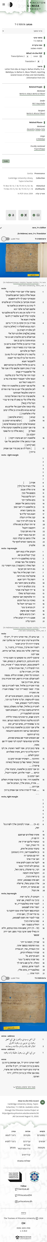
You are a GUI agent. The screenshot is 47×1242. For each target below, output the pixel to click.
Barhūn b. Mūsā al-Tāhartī (36, 113)
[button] (36, 7)
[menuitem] (41, 1135)
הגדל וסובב (15, 239)
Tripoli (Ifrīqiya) (39, 149)
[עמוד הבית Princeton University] (23, 1238)
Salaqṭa (37, 129)
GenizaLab (23, 1189)
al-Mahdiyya (40, 139)
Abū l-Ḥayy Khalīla (38, 104)
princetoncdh (25, 1201)
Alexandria (30, 129)
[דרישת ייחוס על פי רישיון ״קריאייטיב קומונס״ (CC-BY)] (23, 1223)
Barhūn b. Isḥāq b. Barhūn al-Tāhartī (32, 94)
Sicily (43, 129)
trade (6, 161)
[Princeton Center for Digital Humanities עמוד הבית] (15, 1177)
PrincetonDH (25, 1195)
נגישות (23, 1213)
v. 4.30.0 (23, 1231)
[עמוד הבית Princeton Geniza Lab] (32, 1176)
